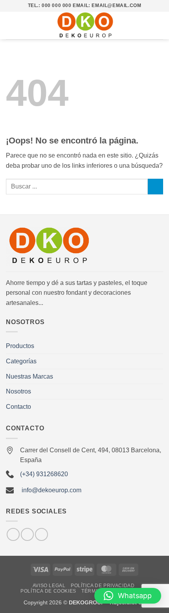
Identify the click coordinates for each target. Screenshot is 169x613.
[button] (10, 25)
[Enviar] (155, 186)
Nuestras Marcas (29, 376)
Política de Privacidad (102, 585)
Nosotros (18, 391)
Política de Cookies (48, 591)
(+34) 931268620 (44, 474)
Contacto (18, 406)
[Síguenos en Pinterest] (41, 534)
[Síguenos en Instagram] (13, 534)
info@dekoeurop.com (51, 490)
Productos (20, 346)
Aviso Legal (49, 585)
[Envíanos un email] (27, 534)
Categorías (21, 361)
